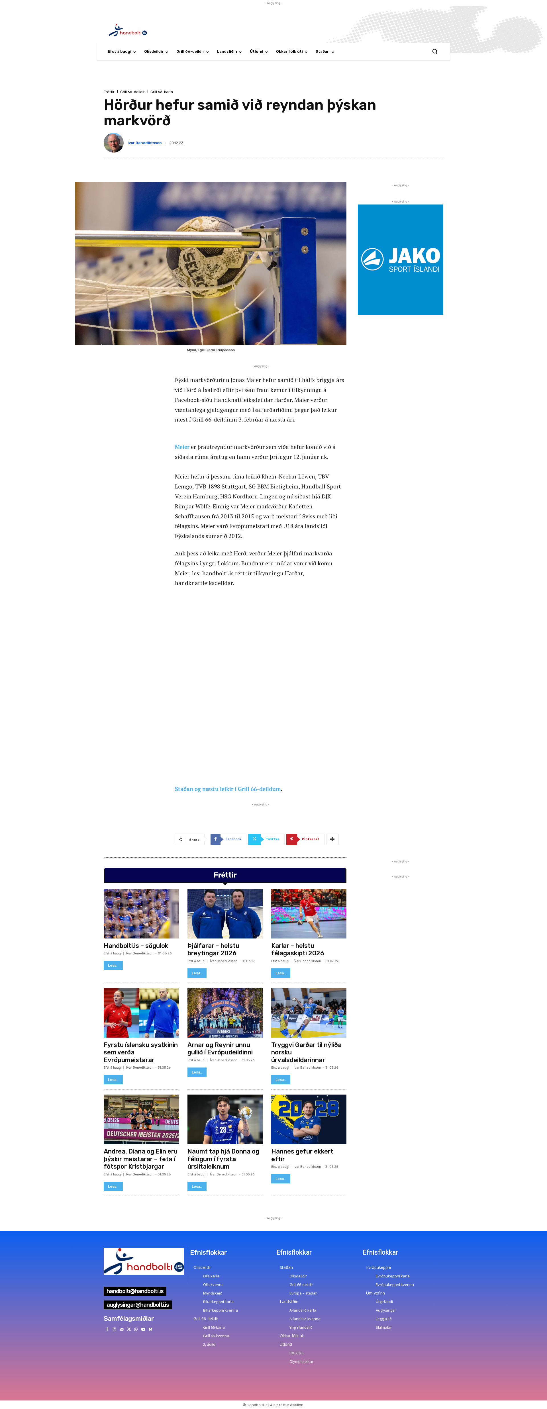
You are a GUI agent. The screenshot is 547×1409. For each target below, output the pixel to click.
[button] (434, 51)
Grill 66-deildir (132, 92)
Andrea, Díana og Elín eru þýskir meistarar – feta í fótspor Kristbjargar (140, 1159)
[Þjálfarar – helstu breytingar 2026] (225, 913)
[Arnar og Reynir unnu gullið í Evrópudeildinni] (225, 1013)
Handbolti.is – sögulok (136, 946)
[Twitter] (128, 1329)
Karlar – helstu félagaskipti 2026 (297, 949)
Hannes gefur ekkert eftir (302, 1155)
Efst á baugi (113, 953)
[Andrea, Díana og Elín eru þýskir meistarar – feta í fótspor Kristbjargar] (141, 1119)
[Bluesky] (150, 1329)
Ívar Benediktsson (145, 143)
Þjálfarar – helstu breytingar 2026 (213, 949)
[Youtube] (143, 1329)
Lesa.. (113, 965)
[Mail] (121, 1329)
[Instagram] (114, 1329)
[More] (332, 839)
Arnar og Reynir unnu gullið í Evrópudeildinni (220, 1048)
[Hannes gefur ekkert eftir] (308, 1119)
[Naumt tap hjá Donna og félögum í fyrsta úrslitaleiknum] (225, 1119)
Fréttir (109, 92)
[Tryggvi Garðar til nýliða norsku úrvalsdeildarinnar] (308, 1013)
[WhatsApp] (136, 1329)
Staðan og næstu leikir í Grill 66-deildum (228, 789)
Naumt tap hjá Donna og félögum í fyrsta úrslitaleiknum (223, 1159)
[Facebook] (107, 1329)
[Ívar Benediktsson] (115, 143)
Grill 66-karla (161, 92)
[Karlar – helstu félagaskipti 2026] (308, 913)
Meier (182, 447)
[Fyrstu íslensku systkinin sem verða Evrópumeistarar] (141, 1013)
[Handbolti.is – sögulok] (141, 913)
